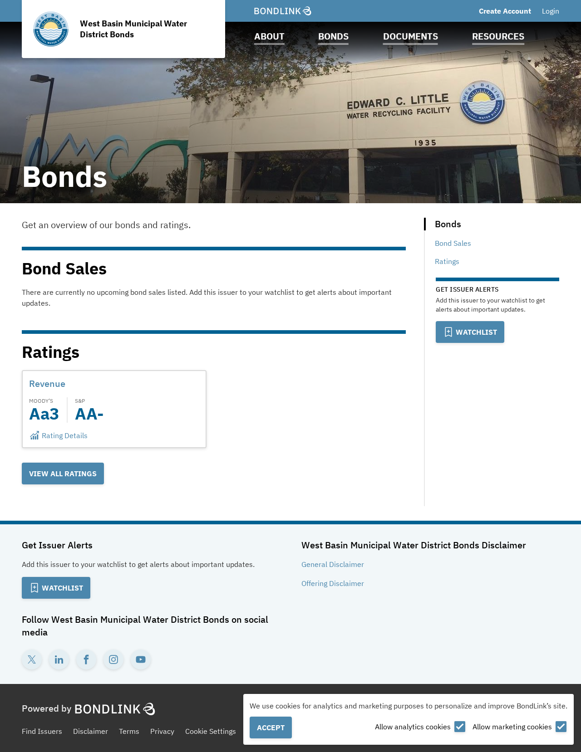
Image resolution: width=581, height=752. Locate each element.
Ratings (447, 261)
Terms (129, 731)
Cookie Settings (210, 731)
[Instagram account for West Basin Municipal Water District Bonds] (113, 659)
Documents (410, 36)
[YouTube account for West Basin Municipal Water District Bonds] (141, 659)
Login (550, 10)
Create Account (505, 10)
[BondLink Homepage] (282, 10)
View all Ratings (63, 473)
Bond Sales (453, 243)
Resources (498, 36)
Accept (271, 727)
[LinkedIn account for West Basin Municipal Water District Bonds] (59, 659)
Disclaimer (90, 731)
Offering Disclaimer (332, 583)
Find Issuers (42, 731)
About (269, 36)
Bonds (333, 36)
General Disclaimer (332, 564)
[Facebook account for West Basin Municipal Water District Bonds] (86, 659)
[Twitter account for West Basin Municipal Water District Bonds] (32, 659)
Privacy (162, 731)
